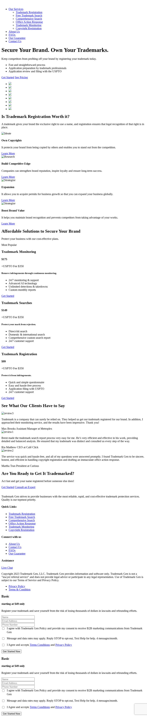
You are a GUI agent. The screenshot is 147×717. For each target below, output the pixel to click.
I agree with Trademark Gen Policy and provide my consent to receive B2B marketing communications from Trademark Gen (74, 630)
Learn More (8, 153)
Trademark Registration (29, 12)
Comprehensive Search (29, 18)
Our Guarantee (17, 38)
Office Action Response (29, 21)
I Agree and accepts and (39, 644)
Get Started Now (11, 651)
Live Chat (7, 567)
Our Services (16, 9)
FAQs (12, 34)
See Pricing (21, 77)
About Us (14, 31)
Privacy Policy (17, 586)
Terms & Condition (19, 589)
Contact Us (15, 41)
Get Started (7, 77)
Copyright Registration (29, 28)
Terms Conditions (40, 644)
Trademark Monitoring (28, 25)
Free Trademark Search (29, 15)
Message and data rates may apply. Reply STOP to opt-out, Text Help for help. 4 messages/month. (62, 638)
